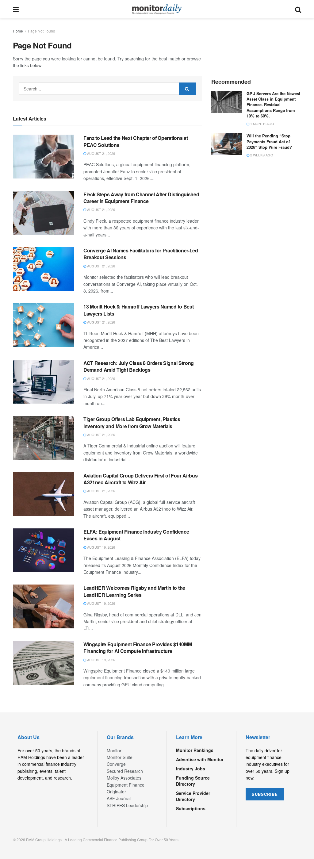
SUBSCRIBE (265, 794)
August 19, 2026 (100, 547)
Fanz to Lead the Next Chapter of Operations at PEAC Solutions (135, 141)
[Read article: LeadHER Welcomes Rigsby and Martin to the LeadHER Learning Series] (43, 606)
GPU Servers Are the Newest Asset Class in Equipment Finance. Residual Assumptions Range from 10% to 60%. (273, 104)
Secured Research (125, 771)
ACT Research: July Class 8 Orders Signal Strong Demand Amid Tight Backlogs (138, 366)
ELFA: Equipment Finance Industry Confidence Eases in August (136, 535)
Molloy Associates (124, 778)
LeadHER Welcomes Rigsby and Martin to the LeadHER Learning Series (134, 591)
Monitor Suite (119, 757)
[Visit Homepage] (157, 9)
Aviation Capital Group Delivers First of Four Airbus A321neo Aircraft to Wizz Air (140, 479)
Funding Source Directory (193, 781)
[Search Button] (298, 9)
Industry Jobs (190, 768)
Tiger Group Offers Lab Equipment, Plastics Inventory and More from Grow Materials (131, 422)
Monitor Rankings (194, 750)
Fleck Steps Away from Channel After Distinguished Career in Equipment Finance (141, 198)
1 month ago (261, 123)
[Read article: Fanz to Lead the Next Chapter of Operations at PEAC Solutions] (43, 156)
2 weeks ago (261, 154)
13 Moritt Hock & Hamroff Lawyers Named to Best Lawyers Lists (138, 310)
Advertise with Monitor (200, 759)
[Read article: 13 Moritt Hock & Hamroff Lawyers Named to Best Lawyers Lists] (43, 325)
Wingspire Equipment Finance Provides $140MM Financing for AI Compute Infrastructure (137, 647)
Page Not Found (41, 30)
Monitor (114, 750)
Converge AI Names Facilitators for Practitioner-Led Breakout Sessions (140, 254)
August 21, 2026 (100, 153)
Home (18, 30)
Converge (116, 764)
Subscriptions (190, 808)
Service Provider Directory (193, 796)
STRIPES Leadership (127, 805)
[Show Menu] (16, 9)
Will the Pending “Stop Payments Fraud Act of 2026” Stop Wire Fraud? (269, 141)
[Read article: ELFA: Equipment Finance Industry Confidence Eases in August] (43, 550)
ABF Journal (119, 798)
